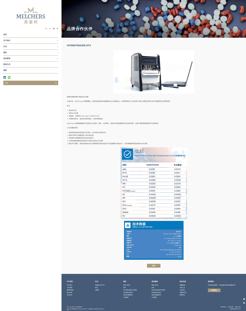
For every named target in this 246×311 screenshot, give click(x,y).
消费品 (97, 290)
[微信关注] (244, 303)
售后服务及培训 (128, 292)
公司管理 (69, 288)
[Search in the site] (55, 82)
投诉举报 (223, 307)
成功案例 (6, 58)
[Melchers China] (30, 15)
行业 (5, 46)
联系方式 (6, 64)
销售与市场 (126, 285)
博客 (5, 70)
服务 (5, 52)
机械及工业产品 (100, 285)
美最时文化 (183, 292)
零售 (124, 288)
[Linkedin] (4, 77)
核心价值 (69, 292)
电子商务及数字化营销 (130, 290)
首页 (5, 34)
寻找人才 (182, 288)
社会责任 (182, 290)
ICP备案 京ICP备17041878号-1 (96, 309)
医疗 (96, 288)
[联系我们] (244, 299)
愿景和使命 (70, 290)
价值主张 (69, 295)
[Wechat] (9, 77)
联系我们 (214, 290)
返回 (153, 266)
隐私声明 (238, 307)
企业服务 (126, 297)
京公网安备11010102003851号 (78, 309)
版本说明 (230, 307)
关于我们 (6, 40)
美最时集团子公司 (235, 309)
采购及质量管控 (128, 295)
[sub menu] (56, 41)
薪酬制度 (182, 285)
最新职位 (182, 295)
